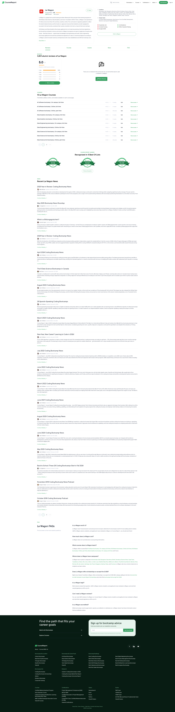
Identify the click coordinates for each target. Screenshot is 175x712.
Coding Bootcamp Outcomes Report (71, 676)
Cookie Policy (87, 706)
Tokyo (123, 15)
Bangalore (109, 11)
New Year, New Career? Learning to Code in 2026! (55, 334)
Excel (90, 692)
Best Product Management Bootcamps (125, 658)
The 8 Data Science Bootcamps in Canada (53, 269)
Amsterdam (101, 11)
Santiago (105, 15)
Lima (114, 12)
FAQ (128, 48)
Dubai (109, 12)
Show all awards (87, 171)
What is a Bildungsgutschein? (48, 219)
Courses (137, 2)
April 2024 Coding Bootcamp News (50, 252)
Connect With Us (43, 649)
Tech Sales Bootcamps (67, 663)
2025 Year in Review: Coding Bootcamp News (54, 187)
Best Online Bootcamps (95, 658)
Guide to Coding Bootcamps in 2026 (71, 672)
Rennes (130, 14)
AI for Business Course (41, 692)
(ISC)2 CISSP (65, 692)
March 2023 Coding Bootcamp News (51, 318)
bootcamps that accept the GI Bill (113, 577)
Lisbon (117, 12)
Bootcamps (129, 2)
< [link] (39, 144)
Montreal (112, 14)
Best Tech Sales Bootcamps (96, 667)
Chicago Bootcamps (40, 661)
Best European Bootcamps (122, 665)
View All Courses (39, 701)
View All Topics (92, 699)
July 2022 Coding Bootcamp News (50, 351)
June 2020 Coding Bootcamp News (50, 433)
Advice (153, 2)
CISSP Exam (118, 695)
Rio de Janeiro (80, 564)
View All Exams (119, 699)
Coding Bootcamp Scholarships (43, 674)
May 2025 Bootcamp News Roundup (51, 203)
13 (54, 14)
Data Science (116, 19)
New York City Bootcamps (41, 658)
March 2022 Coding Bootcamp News (51, 383)
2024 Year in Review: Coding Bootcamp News (54, 236)
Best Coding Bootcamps (95, 656)
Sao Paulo (109, 15)
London (121, 12)
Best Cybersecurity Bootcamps (96, 665)
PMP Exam (118, 690)
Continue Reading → (42, 198)
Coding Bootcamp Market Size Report (71, 674)
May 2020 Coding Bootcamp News (50, 449)
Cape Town (131, 559)
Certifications (146, 2)
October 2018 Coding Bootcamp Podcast (52, 498)
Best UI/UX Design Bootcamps (96, 663)
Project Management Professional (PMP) (72, 690)
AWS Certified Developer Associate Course (46, 698)
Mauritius (132, 12)
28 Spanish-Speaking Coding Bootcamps (52, 301)
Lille (112, 12)
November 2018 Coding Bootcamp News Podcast (55, 482)
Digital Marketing (114, 21)
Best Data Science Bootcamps (96, 661)
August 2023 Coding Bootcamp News (51, 285)
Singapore (115, 15)
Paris (127, 14)
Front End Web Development (126, 19)
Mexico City (107, 14)
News (109, 48)
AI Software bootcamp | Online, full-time (121, 548)
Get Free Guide (128, 630)
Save (90, 10)
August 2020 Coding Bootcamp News (51, 416)
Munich (116, 14)
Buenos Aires (128, 11)
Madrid (127, 12)
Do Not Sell (93, 706)
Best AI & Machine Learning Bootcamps (125, 663)
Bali (105, 11)
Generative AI (92, 690)
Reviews (47, 48)
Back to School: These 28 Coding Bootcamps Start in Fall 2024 (60, 465)
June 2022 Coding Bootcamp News (50, 367)
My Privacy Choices (99, 706)
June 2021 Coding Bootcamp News (50, 400)
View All (37, 665)
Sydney (119, 15)
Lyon (125, 12)
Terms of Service (81, 706)
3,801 (46, 14)
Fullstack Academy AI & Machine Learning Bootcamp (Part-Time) (45, 695)
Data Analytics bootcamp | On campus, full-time (100, 551)
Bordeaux (122, 11)
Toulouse (127, 15)
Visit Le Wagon (116, 34)
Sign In (171, 2)
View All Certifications (67, 702)
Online (124, 14)
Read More (42, 40)
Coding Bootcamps (40, 672)
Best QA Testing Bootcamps (122, 661)
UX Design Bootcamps (67, 661)
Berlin (118, 11)
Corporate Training (40, 680)
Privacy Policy (75, 706)
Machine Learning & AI (104, 21)
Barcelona (114, 11)
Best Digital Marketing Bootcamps (124, 656)
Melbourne (101, 14)
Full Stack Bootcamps (67, 656)
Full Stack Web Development (105, 19)
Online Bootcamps (40, 656)
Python (90, 697)
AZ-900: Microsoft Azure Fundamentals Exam (126, 697)
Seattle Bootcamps (40, 663)
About (36, 649)
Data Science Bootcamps (68, 658)
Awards (90, 48)
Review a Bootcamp (40, 678)
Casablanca (104, 12)
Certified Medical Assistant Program (44, 690)
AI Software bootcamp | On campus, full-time (98, 548)
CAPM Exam (118, 692)
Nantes (120, 14)
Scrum (90, 695)
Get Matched (163, 2)
